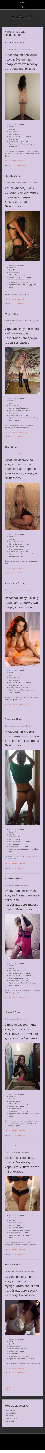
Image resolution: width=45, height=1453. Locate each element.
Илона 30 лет (13, 1012)
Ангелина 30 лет (14, 42)
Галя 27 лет (11, 1145)
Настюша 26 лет (11, 1413)
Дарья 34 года (10, 1410)
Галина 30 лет (13, 176)
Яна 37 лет (11, 447)
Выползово (21, 165)
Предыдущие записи (10, 1388)
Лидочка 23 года (11, 1418)
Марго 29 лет (12, 314)
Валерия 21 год (13, 719)
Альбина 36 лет (14, 878)
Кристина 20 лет (11, 1421)
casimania (22, 17)
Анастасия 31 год (14, 583)
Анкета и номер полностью (16, 161)
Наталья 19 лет (13, 1264)
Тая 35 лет (9, 1416)
